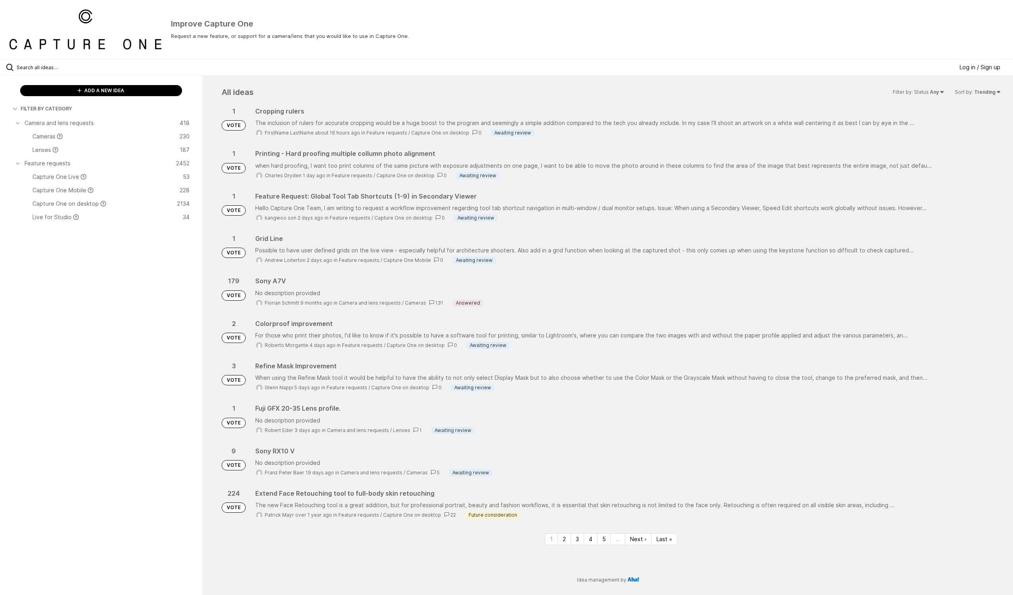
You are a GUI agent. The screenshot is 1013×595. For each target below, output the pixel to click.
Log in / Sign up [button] (980, 67)
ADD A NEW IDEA (103, 90)
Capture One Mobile (407, 260)
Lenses (401, 430)
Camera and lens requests (370, 303)
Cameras (415, 303)
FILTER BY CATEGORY (46, 109)
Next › (638, 539)
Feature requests (386, 133)
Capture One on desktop (440, 133)
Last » (664, 539)
